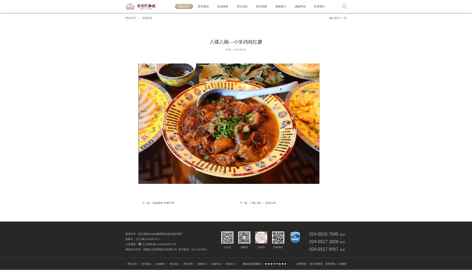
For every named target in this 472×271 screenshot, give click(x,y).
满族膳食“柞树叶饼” (163, 203)
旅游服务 (222, 6)
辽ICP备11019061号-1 (148, 239)
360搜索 (342, 264)
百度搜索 (330, 264)
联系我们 (319, 6)
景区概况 (203, 6)
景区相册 (261, 6)
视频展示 (280, 6)
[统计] (276, 264)
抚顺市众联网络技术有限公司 (160, 249)
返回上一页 (340, 18)
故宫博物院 (316, 264)
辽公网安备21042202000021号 (159, 244)
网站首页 (184, 6)
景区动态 (242, 6)
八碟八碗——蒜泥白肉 (263, 203)
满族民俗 (300, 6)
